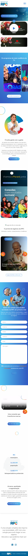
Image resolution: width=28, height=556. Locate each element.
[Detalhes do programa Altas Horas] (12, 78)
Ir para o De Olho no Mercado (13, 275)
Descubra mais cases (13, 423)
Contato (22, 16)
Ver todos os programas (13, 96)
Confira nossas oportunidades (8, 16)
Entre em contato (13, 158)
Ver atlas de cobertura (13, 503)
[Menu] (24, 4)
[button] (25, 78)
